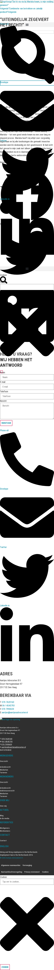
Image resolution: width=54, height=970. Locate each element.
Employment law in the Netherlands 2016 (16, 855)
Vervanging (27, 865)
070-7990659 (8, 709)
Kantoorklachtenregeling (11, 872)
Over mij (3, 806)
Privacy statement (32, 872)
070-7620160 (8, 702)
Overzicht (4, 761)
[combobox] (27, 287)
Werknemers (5, 831)
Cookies (45, 872)
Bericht (3, 401)
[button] (27, 268)
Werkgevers (5, 828)
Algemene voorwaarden (10, 865)
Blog (1, 815)
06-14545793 (8, 705)
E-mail (2, 382)
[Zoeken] (1, 371)
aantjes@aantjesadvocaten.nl (15, 712)
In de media (4, 818)
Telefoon (4, 391)
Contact (3, 840)
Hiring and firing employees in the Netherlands (18, 852)
